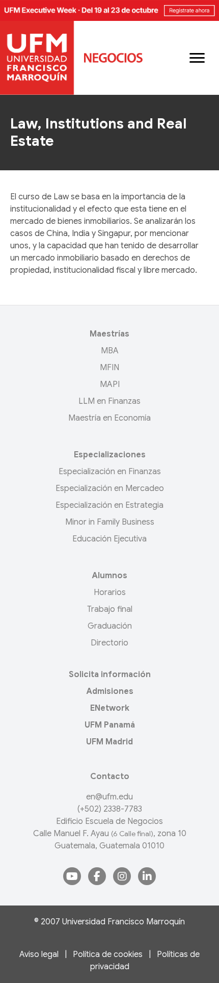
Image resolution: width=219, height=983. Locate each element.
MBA (110, 351)
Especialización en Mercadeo (110, 488)
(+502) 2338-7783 (109, 809)
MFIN (109, 368)
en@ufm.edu (109, 797)
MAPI (110, 384)
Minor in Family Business (109, 522)
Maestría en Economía (109, 418)
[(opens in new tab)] (109, 10)
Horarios (110, 592)
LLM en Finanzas (109, 401)
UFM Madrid (109, 742)
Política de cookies (108, 954)
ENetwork (109, 708)
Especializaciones (110, 455)
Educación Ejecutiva (109, 539)
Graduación (110, 626)
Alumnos (109, 576)
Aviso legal (39, 954)
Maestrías (109, 334)
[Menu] (197, 58)
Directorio (109, 643)
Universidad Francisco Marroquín (123, 922)
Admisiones (109, 691)
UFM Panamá (110, 725)
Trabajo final (109, 609)
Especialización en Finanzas (110, 472)
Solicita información (110, 674)
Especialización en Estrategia (109, 505)
